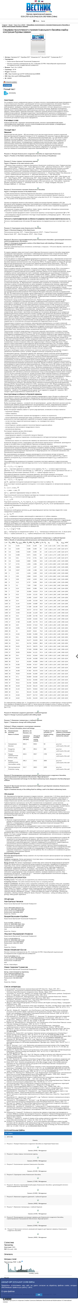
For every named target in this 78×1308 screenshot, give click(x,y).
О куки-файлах (8, 1291)
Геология (13, 71)
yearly (36, 1273)
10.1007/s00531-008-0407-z (25, 1015)
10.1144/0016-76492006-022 (54, 1037)
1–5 (33, 136)
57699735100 (19, 911)
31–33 (27, 355)
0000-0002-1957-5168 (17, 940)
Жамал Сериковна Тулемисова (16, 967)
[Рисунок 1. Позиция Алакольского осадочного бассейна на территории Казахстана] (38, 152)
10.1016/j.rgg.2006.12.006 (56, 1034)
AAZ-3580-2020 (18, 927)
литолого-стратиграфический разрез (51, 122)
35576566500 (19, 959)
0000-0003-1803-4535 (17, 975)
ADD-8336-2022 (18, 912)
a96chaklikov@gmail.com (16, 907)
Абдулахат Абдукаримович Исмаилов (18, 934)
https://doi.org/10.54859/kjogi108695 (19, 76)
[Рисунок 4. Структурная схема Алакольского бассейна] (38, 227)
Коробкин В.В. (25, 57)
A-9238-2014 (17, 960)
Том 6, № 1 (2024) (19, 25)
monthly (31, 1273)
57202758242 (19, 941)
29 (23, 266)
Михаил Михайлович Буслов (15, 950)
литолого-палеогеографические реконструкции (39, 124)
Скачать (35, 1140)
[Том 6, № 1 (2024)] (38, 54)
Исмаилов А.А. (35, 57)
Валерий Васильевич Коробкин (16, 916)
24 (26, 260)
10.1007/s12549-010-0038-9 (15, 1048)
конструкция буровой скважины (21, 125)
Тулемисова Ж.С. (56, 57)
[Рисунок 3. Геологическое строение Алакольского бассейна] (38, 188)
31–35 (31, 813)
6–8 (53, 139)
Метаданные (43, 1150)
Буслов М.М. (46, 57)
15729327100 (19, 925)
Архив (43, 21)
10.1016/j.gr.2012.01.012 (14, 1057)
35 (55, 820)
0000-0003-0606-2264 (17, 957)
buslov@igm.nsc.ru (14, 956)
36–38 (27, 407)
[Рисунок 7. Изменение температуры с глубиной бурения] (38, 719)
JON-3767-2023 (18, 943)
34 (38, 391)
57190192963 (19, 976)
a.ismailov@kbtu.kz (14, 938)
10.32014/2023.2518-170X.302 (37, 1126)
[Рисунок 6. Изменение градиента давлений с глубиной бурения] (38, 711)
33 (36, 391)
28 (31, 260)
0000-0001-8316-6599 (17, 909)
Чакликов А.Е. (15, 57)
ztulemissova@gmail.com (16, 973)
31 (38, 298)
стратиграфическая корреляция (14, 124)
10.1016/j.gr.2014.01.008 (60, 1060)
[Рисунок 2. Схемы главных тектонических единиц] (38, 160)
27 (29, 260)
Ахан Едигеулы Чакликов (13, 901)
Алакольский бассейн (11, 122)
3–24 (54, 148)
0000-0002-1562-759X (18, 924)
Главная (4, 25)
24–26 (22, 257)
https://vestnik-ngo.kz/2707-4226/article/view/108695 (24, 74)
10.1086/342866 (11, 1031)
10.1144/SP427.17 (52, 1071)
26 (21, 266)
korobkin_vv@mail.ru (14, 922)
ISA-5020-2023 (17, 978)
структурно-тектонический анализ (28, 122)
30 (47, 279)
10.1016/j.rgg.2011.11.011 (14, 1053)
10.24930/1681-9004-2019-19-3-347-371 (57, 1068)
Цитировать (7, 85)
